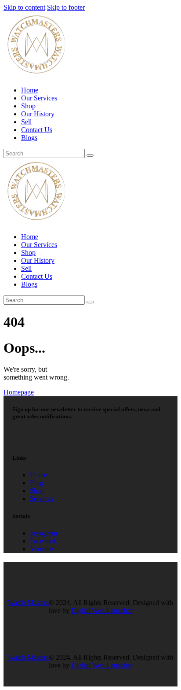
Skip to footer (66, 7)
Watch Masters (28, 602)
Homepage (19, 392)
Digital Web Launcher (102, 610)
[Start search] (90, 155)
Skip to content (24, 7)
